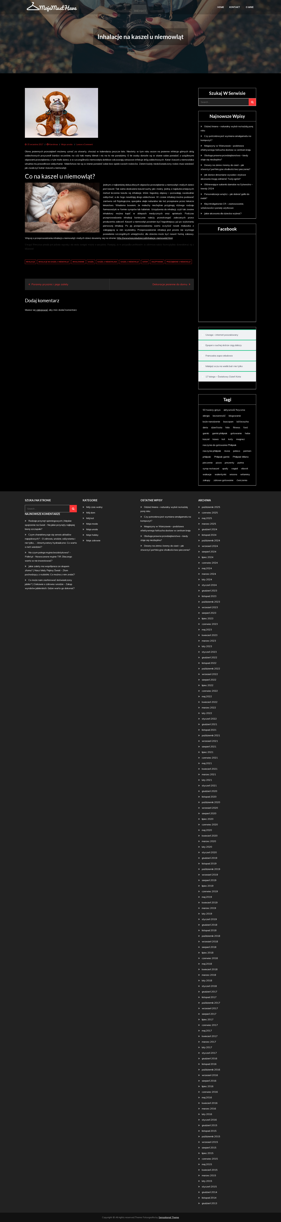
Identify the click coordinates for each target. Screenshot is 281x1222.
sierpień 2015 (209, 1147)
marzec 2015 (209, 1175)
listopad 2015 (209, 1130)
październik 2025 (211, 507)
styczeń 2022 (209, 718)
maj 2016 (207, 1097)
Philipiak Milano (241, 456)
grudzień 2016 (209, 1058)
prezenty (229, 462)
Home (220, 7)
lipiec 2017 (207, 1019)
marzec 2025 (209, 523)
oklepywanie (157, 262)
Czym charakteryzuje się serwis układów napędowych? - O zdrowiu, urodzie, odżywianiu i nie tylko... (50, 538)
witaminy (245, 474)
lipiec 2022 (207, 685)
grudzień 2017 (209, 991)
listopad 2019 (209, 863)
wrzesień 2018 (210, 941)
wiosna (233, 474)
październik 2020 (211, 802)
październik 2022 (211, 668)
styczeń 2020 (209, 852)
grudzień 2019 (209, 857)
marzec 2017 (209, 1041)
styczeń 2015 (209, 1186)
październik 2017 (211, 1002)
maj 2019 (207, 896)
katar (145, 262)
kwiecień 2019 (209, 902)
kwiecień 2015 (209, 1169)
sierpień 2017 (209, 1013)
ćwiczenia (242, 480)
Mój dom (90, 512)
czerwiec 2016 (210, 1091)
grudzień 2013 (209, 1203)
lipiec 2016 (207, 1086)
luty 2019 (207, 913)
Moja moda (92, 523)
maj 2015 (207, 1164)
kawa (216, 439)
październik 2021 (211, 735)
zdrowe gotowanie (223, 480)
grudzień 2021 (209, 724)
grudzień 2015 (209, 1125)
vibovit (244, 468)
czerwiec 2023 (210, 624)
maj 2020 (207, 830)
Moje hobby (92, 534)
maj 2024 (207, 568)
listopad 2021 (209, 729)
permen (247, 450)
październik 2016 (211, 1069)
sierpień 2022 (209, 679)
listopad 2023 (209, 596)
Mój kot (90, 518)
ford (245, 427)
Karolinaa (53, 144)
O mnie (249, 7)
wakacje (207, 474)
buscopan (228, 421)
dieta (205, 427)
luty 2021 (207, 779)
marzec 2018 (209, 974)
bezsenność (219, 415)
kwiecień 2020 (209, 835)
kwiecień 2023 (209, 635)
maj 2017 (207, 1030)
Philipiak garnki (221, 456)
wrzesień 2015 (210, 1142)
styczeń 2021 (209, 785)
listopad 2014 (209, 1197)
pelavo (236, 450)
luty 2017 (207, 1047)
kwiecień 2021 (209, 768)
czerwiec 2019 (210, 891)
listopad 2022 (209, 662)
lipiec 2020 (207, 818)
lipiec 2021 (207, 752)
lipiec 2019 (207, 885)
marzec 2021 (209, 774)
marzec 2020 (209, 841)
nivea (227, 450)
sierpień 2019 (209, 880)
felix (227, 427)
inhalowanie (78, 262)
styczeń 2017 (209, 1052)
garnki (206, 433)
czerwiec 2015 (210, 1158)
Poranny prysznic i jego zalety (49, 284)
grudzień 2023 (209, 590)
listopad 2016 (209, 1064)
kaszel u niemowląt (130, 262)
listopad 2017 (209, 997)
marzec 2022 (209, 707)
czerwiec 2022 (210, 690)
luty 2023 (207, 646)
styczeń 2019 (209, 919)
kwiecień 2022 (209, 701)
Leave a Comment (84, 144)
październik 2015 (211, 1136)
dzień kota (216, 427)
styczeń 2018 (209, 986)
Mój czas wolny (94, 507)
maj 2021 (207, 763)
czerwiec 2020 (210, 824)
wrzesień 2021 (210, 740)
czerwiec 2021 (210, 757)
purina (241, 462)
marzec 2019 (209, 908)
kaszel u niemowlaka (107, 262)
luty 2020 (207, 846)
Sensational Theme (169, 1217)
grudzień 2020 (209, 791)
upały (225, 468)
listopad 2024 (209, 534)
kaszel (91, 262)
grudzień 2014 (209, 1192)
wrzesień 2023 (210, 607)
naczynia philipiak (212, 450)
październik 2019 (211, 869)
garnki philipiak (219, 433)
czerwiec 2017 (210, 1025)
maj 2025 (207, 518)
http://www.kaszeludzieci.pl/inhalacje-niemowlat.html (145, 238)
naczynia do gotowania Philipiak (219, 445)
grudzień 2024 (209, 529)
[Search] (252, 102)
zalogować (42, 309)
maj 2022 (207, 696)
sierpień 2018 (209, 947)
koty (230, 439)
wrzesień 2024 (210, 546)
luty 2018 (207, 980)
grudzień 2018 (209, 924)
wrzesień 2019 (210, 874)
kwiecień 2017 (209, 1036)
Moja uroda (66, 144)
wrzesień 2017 (210, 1008)
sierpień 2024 (209, 551)
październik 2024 (211, 540)
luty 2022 (207, 713)
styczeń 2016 (209, 1119)
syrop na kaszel (211, 468)
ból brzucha (243, 421)
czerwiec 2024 (210, 562)
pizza (219, 462)
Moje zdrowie (93, 540)
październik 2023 (211, 601)
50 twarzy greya (211, 409)
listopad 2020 (209, 796)
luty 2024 (207, 579)
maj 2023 (207, 629)
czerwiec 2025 (210, 512)
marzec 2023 (209, 640)
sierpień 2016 (209, 1080)
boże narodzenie (211, 421)
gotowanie (236, 433)
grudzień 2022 (209, 657)
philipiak (207, 456)
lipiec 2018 (207, 952)
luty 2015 (207, 1180)
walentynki (220, 474)
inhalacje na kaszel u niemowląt (53, 262)
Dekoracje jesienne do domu (170, 284)
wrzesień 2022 (210, 674)
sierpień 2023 (209, 612)
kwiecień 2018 (209, 969)
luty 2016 (207, 1114)
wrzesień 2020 (210, 807)
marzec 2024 (209, 573)
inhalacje (30, 262)
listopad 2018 (209, 930)
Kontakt (234, 7)
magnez (240, 439)
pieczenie (208, 462)
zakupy (206, 480)
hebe (247, 433)
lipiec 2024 (207, 557)
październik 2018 (211, 935)
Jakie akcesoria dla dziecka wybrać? (223, 213)
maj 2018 (207, 963)
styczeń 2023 (209, 651)
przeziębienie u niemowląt (179, 262)
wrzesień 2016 (210, 1075)
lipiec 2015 (207, 1153)
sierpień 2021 (209, 746)
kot (223, 439)
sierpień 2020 (209, 813)
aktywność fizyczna (234, 409)
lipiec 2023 (207, 618)
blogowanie (235, 415)
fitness (236, 427)
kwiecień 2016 (209, 1103)
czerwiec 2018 (210, 958)
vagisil (234, 468)
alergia (206, 415)
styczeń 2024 (209, 585)
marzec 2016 (209, 1108)
